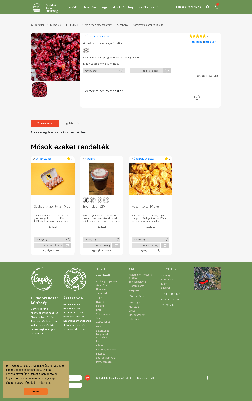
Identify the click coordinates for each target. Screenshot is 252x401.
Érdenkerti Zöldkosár (98, 36)
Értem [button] (35, 391)
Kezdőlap (39, 24)
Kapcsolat (142, 377)
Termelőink (90, 7)
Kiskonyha (90, 158)
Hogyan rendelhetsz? (112, 7)
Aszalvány (122, 24)
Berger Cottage (43, 158)
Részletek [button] (44, 382)
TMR (151, 377)
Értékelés (73, 123)
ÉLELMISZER (73, 24)
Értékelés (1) (210, 41)
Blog (130, 7)
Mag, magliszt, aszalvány (98, 24)
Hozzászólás (196, 41)
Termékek (55, 24)
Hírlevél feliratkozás (148, 7)
